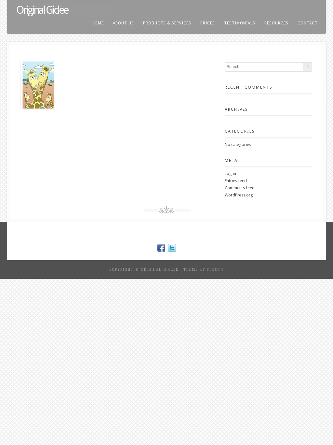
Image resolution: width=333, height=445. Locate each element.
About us (123, 23)
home (98, 23)
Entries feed (236, 180)
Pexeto (215, 269)
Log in (230, 173)
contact (308, 23)
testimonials (239, 23)
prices (207, 23)
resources (276, 23)
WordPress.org (239, 195)
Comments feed (240, 187)
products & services (167, 23)
